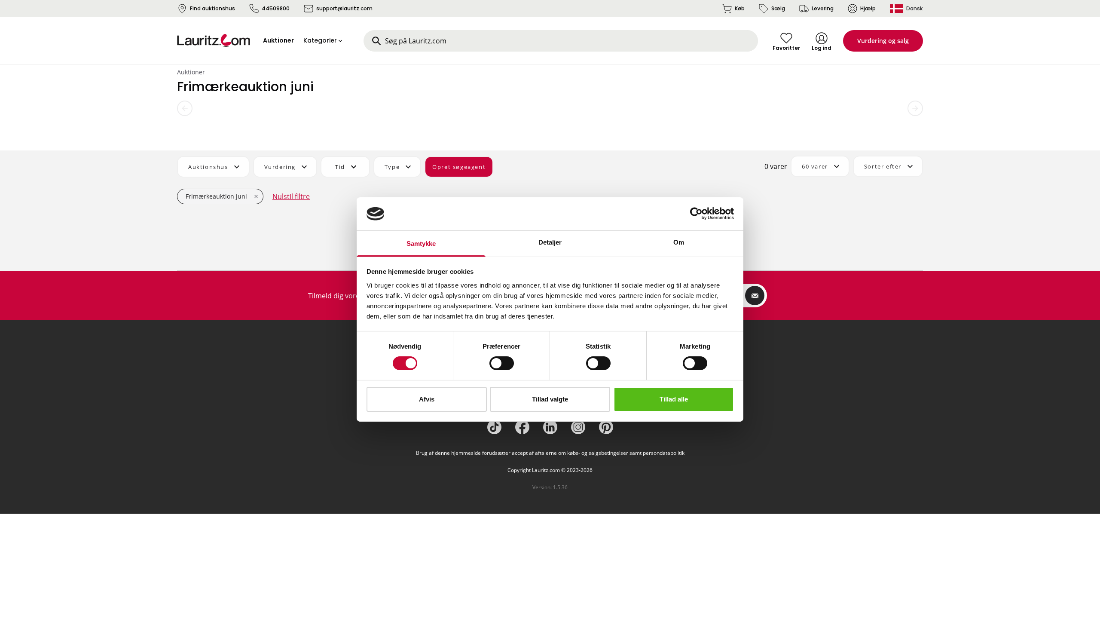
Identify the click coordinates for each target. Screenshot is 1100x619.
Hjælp (868, 8)
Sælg (778, 8)
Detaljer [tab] (550, 242)
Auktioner (191, 72)
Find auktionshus (212, 8)
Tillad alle (674, 399)
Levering (823, 8)
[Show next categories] (915, 108)
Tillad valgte (550, 399)
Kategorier (320, 40)
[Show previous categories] (184, 108)
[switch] (501, 363)
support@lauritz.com (344, 8)
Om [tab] (678, 242)
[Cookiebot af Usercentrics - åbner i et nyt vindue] (696, 213)
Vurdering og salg (883, 41)
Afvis (426, 399)
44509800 (276, 8)
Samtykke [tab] (421, 243)
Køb (740, 8)
